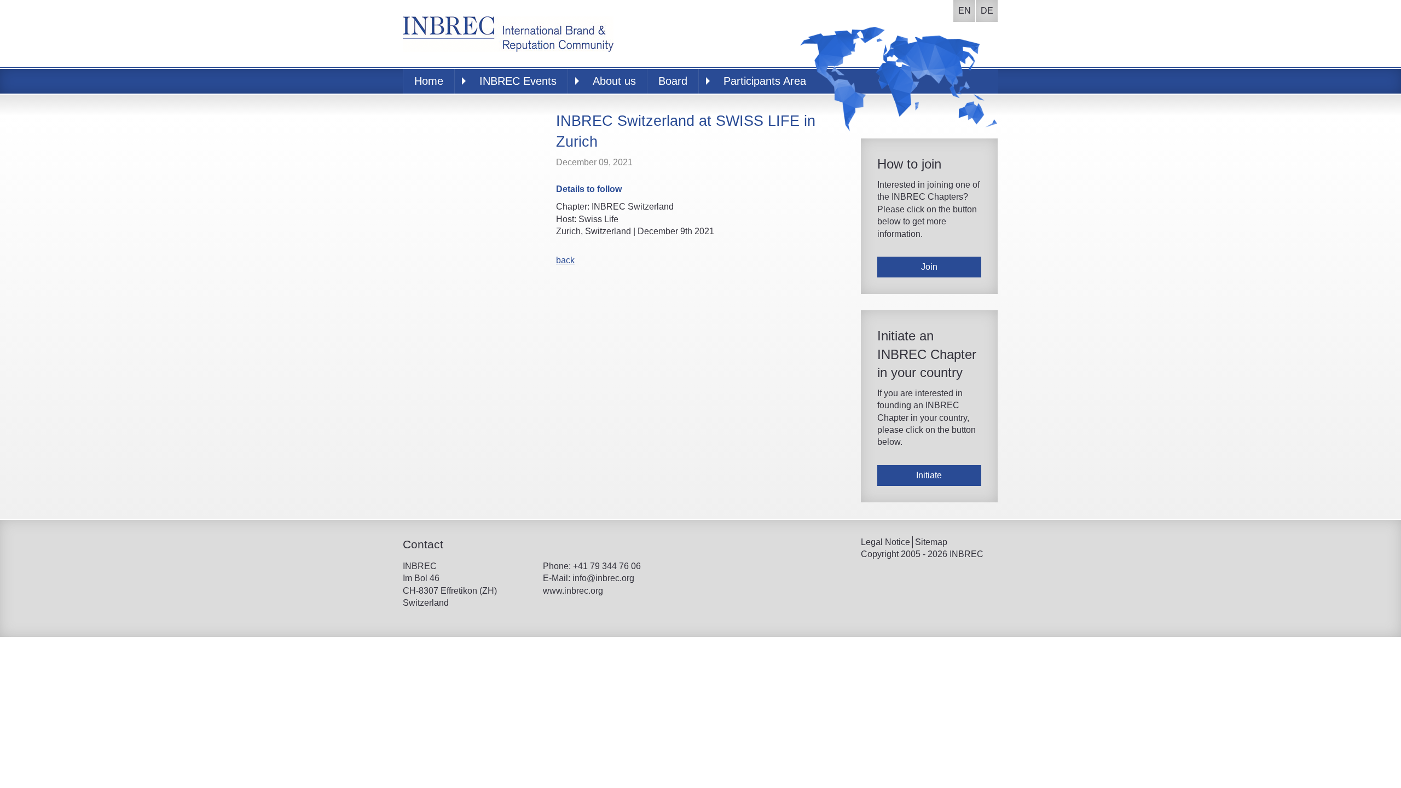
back (565, 260)
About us (614, 81)
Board (672, 81)
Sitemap (931, 542)
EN (964, 10)
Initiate (929, 475)
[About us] (508, 33)
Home (428, 81)
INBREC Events (518, 81)
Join (929, 266)
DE (987, 10)
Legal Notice (885, 542)
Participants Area (764, 81)
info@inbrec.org (603, 578)
